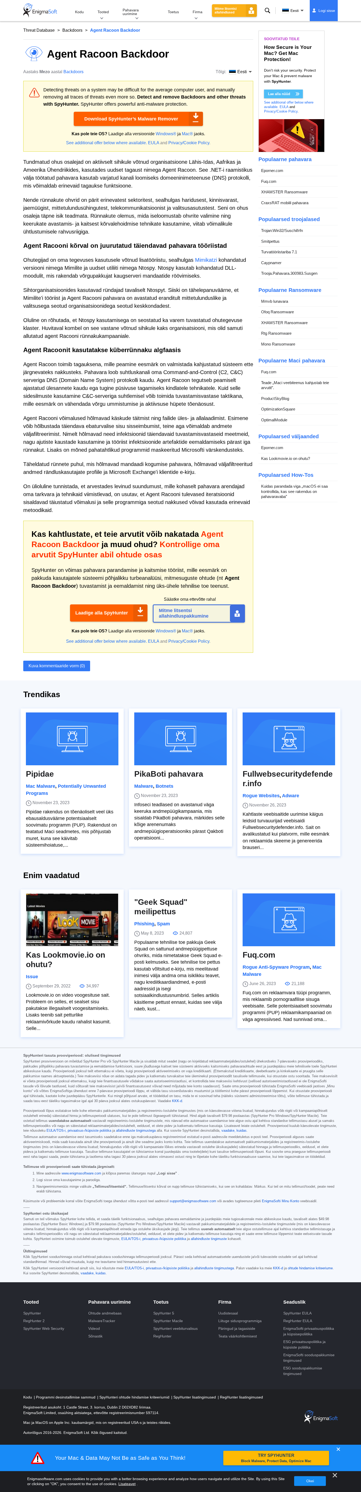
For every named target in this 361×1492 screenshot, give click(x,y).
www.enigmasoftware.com (81, 1173)
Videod (94, 1328)
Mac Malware (40, 786)
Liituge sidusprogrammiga (240, 1321)
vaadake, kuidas (234, 1130)
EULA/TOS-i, (57, 1130)
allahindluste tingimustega (136, 1130)
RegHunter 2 (34, 1321)
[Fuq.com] (289, 919)
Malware (143, 786)
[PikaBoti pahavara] (180, 738)
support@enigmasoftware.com (193, 1201)
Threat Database (39, 30)
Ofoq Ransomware (277, 312)
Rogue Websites (261, 795)
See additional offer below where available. (106, 143)
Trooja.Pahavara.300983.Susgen (289, 273)
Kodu (79, 12)
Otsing (267, 10)
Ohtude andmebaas (105, 1313)
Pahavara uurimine (131, 12)
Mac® (187, 134)
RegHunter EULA (297, 1321)
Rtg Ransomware (276, 333)
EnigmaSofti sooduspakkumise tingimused (309, 1358)
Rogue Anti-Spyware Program (276, 967)
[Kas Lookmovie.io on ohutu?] (72, 919)
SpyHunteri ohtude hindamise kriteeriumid (134, 1397)
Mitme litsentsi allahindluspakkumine (184, 613)
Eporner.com (272, 170)
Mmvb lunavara (274, 301)
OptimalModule (274, 420)
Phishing (144, 923)
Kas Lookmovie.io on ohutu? (285, 458)
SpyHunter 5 (163, 1313)
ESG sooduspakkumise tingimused (302, 1371)
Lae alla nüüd (279, 94)
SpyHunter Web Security (43, 1328)
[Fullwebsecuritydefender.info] (289, 738)
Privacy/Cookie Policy (188, 143)
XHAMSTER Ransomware (284, 192)
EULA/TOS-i (130, 1239)
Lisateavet (127, 1484)
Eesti (294, 10)
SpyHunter (32, 1313)
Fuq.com (268, 181)
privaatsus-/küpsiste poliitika (89, 1130)
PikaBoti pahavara (168, 774)
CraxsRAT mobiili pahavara (284, 203)
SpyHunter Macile (168, 1321)
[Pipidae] (72, 738)
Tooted (103, 12)
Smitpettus (270, 241)
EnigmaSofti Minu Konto (280, 1201)
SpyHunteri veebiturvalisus (175, 1328)
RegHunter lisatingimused (241, 1397)
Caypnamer (271, 262)
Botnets (164, 786)
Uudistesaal (228, 1313)
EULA (153, 143)
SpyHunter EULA (297, 1313)
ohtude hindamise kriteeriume (310, 1268)
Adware (290, 795)
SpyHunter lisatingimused (195, 1397)
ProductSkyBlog (275, 398)
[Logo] (40, 10)
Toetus (173, 12)
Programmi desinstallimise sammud (66, 1397)
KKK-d (177, 1101)
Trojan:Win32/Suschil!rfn (282, 230)
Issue (32, 976)
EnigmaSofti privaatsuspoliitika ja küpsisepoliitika (308, 1331)
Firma (197, 12)
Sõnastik (95, 1336)
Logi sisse (326, 10)
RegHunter (162, 1336)
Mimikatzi (206, 260)
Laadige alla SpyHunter (101, 613)
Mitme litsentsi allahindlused (226, 10)
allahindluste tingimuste (209, 1239)
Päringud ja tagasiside (236, 1328)
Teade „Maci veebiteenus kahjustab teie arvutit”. (295, 385)
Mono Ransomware (278, 344)
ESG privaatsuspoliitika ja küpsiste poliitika (304, 1344)
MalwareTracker (101, 1321)
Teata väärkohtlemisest (237, 1336)
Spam (163, 923)
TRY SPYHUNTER (276, 1458)
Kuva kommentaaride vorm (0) (57, 666)
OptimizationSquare (278, 409)
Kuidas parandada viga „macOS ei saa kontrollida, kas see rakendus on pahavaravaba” (294, 491)
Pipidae (40, 774)
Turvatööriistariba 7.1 (279, 252)
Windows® (166, 134)
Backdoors (72, 30)
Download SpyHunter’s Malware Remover (131, 119)
